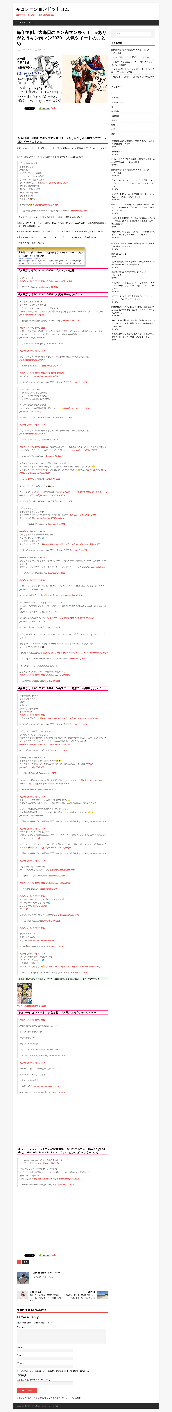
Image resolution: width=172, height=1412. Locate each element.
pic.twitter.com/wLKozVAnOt (62, 869)
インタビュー (117, 102)
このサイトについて (24, 22)
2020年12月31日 (27, 49)
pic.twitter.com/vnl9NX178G (31, 815)
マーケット (116, 107)
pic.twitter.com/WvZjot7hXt (31, 589)
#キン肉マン (88, 311)
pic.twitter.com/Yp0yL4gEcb (31, 314)
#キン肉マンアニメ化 (55, 373)
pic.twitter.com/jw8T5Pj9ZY (67, 1178)
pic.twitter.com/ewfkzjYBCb (57, 783)
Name (19, 1347)
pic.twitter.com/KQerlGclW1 (86, 718)
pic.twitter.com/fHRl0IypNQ (88, 544)
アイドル (115, 98)
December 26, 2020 (78, 210)
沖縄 (113, 124)
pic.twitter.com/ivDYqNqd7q (52, 495)
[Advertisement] (38, 125)
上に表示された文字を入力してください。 (35, 1380)
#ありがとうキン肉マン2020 (54, 182)
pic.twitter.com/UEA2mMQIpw (50, 518)
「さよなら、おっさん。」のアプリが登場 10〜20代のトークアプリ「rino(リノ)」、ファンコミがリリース (133, 183)
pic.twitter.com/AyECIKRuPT (31, 767)
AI (112, 93)
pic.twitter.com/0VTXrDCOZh (32, 621)
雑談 (39, 49)
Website (20, 1363)
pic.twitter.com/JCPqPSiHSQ (84, 450)
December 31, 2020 (49, 287)
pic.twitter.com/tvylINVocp (93, 567)
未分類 (114, 120)
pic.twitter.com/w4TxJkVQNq (32, 359)
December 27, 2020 (65, 1184)
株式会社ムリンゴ (118, 151)
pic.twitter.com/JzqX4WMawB (32, 337)
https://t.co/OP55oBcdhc (48, 1163)
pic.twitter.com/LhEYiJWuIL (48, 1049)
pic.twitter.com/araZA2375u (58, 675)
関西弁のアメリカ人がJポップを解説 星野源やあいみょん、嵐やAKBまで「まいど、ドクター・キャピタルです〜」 (133, 207)
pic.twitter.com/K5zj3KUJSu (59, 847)
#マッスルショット (99, 492)
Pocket (54, 108)
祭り (25, 1262)
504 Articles (55, 1272)
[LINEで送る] (44, 108)
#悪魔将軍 (40, 783)
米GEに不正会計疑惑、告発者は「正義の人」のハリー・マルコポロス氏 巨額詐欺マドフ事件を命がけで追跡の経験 (133, 221)
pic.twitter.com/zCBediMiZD (58, 883)
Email (19, 1355)
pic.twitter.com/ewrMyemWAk (59, 281)
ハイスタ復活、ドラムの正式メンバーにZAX (130, 57)
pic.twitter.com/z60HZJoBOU (58, 744)
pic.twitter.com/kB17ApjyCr (31, 411)
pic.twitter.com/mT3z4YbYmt (47, 376)
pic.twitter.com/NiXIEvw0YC (66, 914)
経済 (113, 129)
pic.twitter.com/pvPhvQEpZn (47, 1086)
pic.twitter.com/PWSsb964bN (45, 204)
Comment (21, 1327)
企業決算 (115, 111)
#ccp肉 (99, 311)
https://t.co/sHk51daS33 (44, 1178)
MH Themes (53, 1406)
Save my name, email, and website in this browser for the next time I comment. (54, 1371)
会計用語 (115, 115)
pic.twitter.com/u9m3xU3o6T (37, 473)
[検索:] (133, 34)
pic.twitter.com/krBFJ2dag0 (96, 652)
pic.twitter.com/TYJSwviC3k (42, 940)
